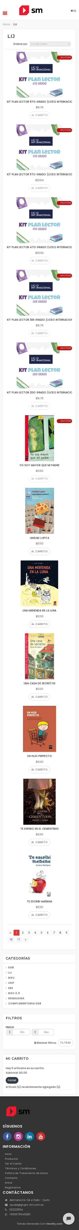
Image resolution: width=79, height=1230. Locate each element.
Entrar (8, 1183)
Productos (11, 1159)
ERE (10, 988)
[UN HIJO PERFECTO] (39, 729)
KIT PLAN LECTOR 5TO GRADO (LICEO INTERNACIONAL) (42, 174)
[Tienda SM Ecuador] (39, 10)
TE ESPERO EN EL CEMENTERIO (39, 829)
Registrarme (13, 1187)
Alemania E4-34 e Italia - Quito (28, 1200)
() (74, 10)
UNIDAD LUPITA (39, 538)
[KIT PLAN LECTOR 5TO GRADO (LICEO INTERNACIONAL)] (39, 147)
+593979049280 (18, 1214)
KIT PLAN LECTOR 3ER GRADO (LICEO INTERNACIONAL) (42, 320)
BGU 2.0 (14, 993)
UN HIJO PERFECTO (39, 756)
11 (18, 939)
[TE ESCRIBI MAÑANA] (39, 874)
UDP (11, 983)
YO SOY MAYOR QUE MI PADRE (39, 465)
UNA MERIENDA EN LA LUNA (39, 610)
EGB (11, 967)
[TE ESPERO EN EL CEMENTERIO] (39, 802)
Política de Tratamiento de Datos (26, 1173)
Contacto (11, 1178)
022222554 (15, 1209)
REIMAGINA (16, 998)
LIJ (10, 972)
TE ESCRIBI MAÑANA (39, 901)
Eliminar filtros (46, 1043)
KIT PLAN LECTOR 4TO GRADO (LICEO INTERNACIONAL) (43, 247)
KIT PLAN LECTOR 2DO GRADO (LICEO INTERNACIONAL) (43, 392)
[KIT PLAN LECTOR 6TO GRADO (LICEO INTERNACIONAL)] (39, 75)
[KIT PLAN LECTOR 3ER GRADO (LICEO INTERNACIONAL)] (39, 293)
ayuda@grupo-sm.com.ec (26, 1205)
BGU (11, 978)
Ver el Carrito (13, 1163)
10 (11, 939)
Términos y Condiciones (20, 1168)
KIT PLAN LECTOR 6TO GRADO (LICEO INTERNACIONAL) (43, 102)
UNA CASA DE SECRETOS (39, 683)
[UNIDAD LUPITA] (39, 511)
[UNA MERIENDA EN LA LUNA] (39, 583)
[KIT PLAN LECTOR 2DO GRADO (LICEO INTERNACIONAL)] (39, 365)
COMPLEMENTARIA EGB (24, 1003)
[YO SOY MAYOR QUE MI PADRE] (39, 438)
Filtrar (65, 1042)
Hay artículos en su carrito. (25, 1068)
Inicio (6, 24)
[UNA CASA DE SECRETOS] (39, 656)
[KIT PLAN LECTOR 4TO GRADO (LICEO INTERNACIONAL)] (39, 220)
